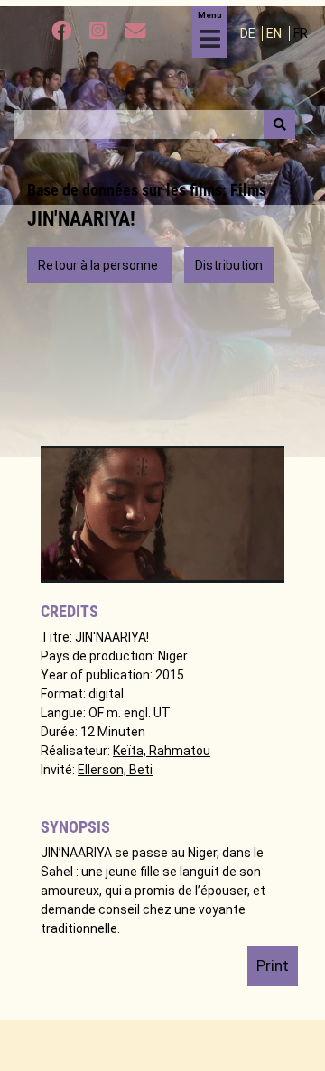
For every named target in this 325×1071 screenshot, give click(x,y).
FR (300, 33)
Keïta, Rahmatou (161, 750)
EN (275, 33)
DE (249, 33)
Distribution (229, 265)
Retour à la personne (99, 265)
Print (272, 965)
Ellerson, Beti (115, 769)
